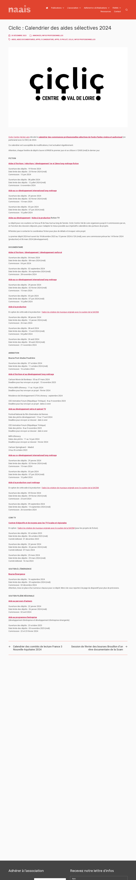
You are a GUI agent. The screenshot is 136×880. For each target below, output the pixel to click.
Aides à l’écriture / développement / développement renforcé (35, 252)
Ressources (106, 11)
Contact (117, 11)
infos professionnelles (84, 39)
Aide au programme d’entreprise (22, 617)
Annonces (37, 35)
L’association (72, 8)
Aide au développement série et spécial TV (27, 409)
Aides (13, 39)
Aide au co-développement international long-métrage (32, 190)
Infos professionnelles (52, 35)
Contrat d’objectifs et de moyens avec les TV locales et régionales (37, 523)
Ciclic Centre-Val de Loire (19, 137)
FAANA (115, 8)
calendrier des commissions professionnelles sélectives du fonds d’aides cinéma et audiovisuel (80, 137)
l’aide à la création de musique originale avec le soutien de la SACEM (70, 312)
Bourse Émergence (16, 574)
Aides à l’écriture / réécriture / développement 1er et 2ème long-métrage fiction (43, 163)
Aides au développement (19, 218)
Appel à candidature (45, 39)
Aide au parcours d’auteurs (20, 601)
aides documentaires (26, 39)
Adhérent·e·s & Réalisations (95, 8)
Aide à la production (17, 307)
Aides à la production (41, 218)
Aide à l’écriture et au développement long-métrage (31, 374)
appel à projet (61, 39)
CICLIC (71, 39)
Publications (56, 8)
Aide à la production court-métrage (24, 482)
